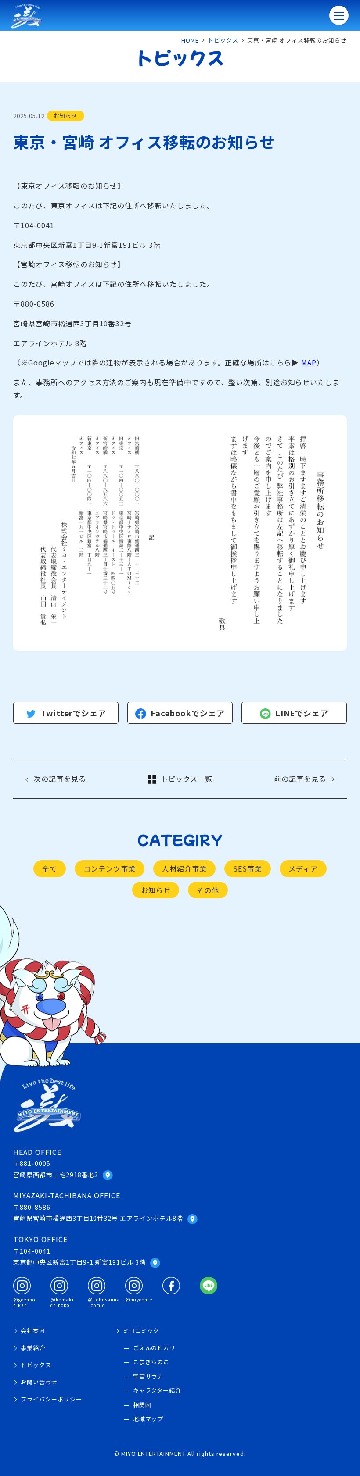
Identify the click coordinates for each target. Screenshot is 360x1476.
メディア (303, 868)
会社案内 (33, 1330)
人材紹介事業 (184, 868)
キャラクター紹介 (157, 1390)
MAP (309, 362)
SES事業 (247, 868)
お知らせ (156, 890)
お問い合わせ (39, 1382)
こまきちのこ (151, 1362)
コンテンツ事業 (109, 868)
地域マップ (148, 1419)
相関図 (142, 1405)
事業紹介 (33, 1348)
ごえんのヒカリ (154, 1348)
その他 (208, 890)
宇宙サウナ (148, 1376)
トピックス (36, 1365)
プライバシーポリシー (51, 1399)
